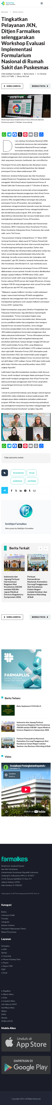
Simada (4, 1018)
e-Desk (4, 973)
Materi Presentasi (8, 932)
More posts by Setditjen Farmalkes (19, 528)
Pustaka (4, 918)
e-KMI (4, 949)
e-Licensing (6, 956)
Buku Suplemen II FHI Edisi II (29, 706)
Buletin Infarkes (8, 925)
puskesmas (17, 481)
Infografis (5, 922)
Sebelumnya (14, 86)
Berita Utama (18, 12)
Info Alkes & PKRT (9, 1004)
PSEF (3, 969)
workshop (31, 481)
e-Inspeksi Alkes (8, 1001)
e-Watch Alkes (7, 994)
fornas (31, 473)
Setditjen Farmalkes (13, 74)
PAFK (3, 1014)
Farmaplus (5, 946)
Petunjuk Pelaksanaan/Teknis (13, 928)
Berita (3, 912)
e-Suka (4, 997)
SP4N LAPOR (7, 1021)
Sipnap (4, 952)
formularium (18, 473)
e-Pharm (4, 963)
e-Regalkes (6, 991)
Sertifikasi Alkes (8, 1007)
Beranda (4, 12)
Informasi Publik (8, 915)
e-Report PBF (7, 966)
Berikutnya (38, 86)
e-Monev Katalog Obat (11, 959)
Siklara (4, 1011)
